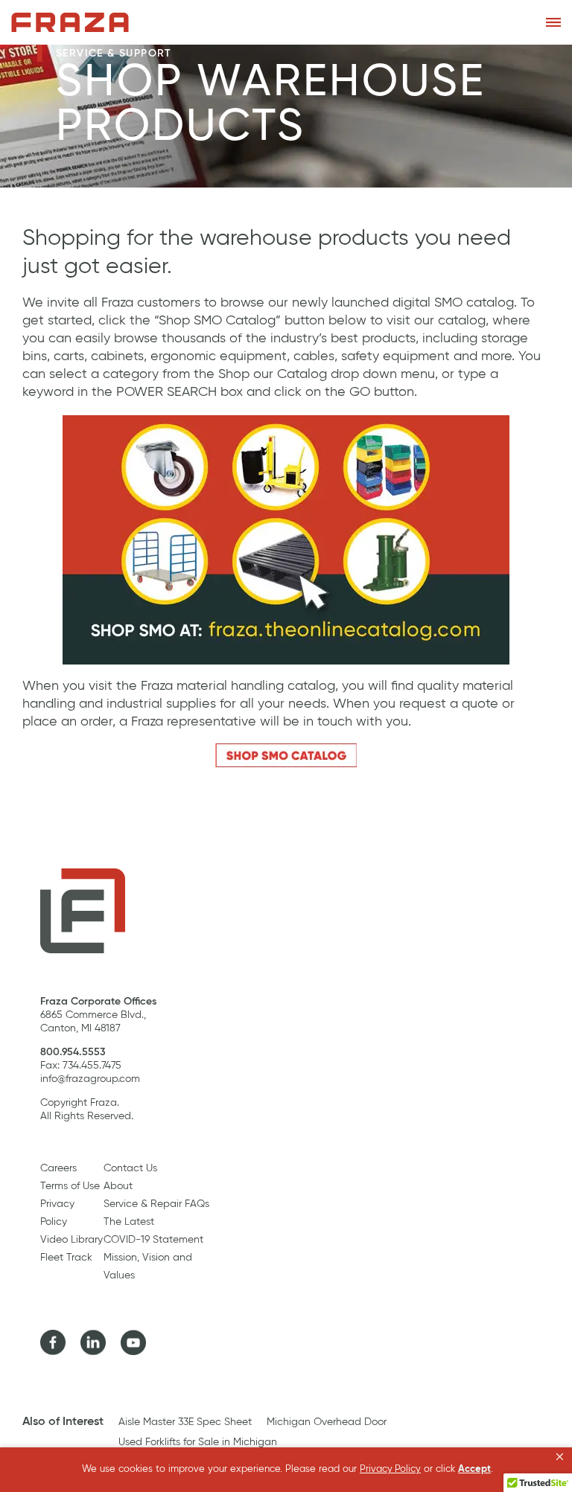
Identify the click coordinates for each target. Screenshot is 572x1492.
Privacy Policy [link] (390, 1469)
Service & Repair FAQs (156, 1204)
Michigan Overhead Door (327, 1422)
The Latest (129, 1222)
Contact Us (130, 1168)
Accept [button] (474, 1469)
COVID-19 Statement (153, 1240)
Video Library (71, 1240)
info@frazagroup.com (90, 1079)
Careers (58, 1168)
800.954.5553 (73, 1052)
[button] (560, 1457)
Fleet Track (66, 1257)
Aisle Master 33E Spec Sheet (185, 1422)
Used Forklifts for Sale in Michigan (197, 1442)
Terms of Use (70, 1186)
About (118, 1186)
